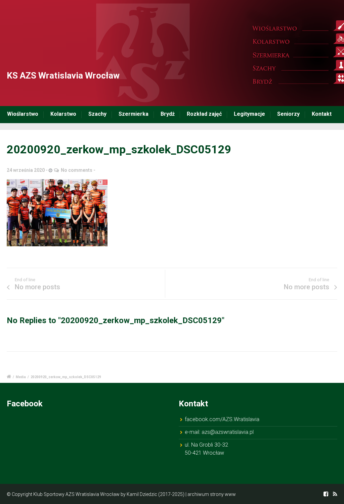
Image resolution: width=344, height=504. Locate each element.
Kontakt (322, 114)
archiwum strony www (211, 494)
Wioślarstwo (22, 114)
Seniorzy (288, 114)
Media (21, 377)
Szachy (97, 114)
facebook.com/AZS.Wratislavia (222, 419)
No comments (76, 170)
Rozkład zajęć (204, 114)
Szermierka (133, 114)
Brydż (168, 114)
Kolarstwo (63, 114)
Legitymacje (249, 114)
